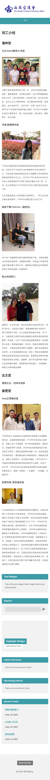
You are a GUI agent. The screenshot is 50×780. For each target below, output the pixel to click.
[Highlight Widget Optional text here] (25, 649)
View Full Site (25, 763)
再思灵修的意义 (11, 710)
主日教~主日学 (11, 722)
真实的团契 (10, 734)
